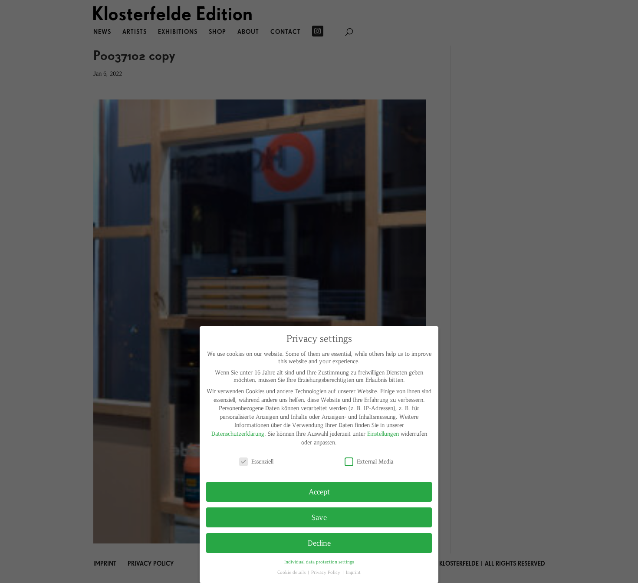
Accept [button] (319, 491)
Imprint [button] (353, 572)
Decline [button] (319, 542)
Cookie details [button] (292, 572)
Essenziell (262, 461)
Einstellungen (383, 433)
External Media (375, 461)
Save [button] (319, 517)
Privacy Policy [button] (326, 572)
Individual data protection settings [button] (319, 561)
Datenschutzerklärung (237, 433)
